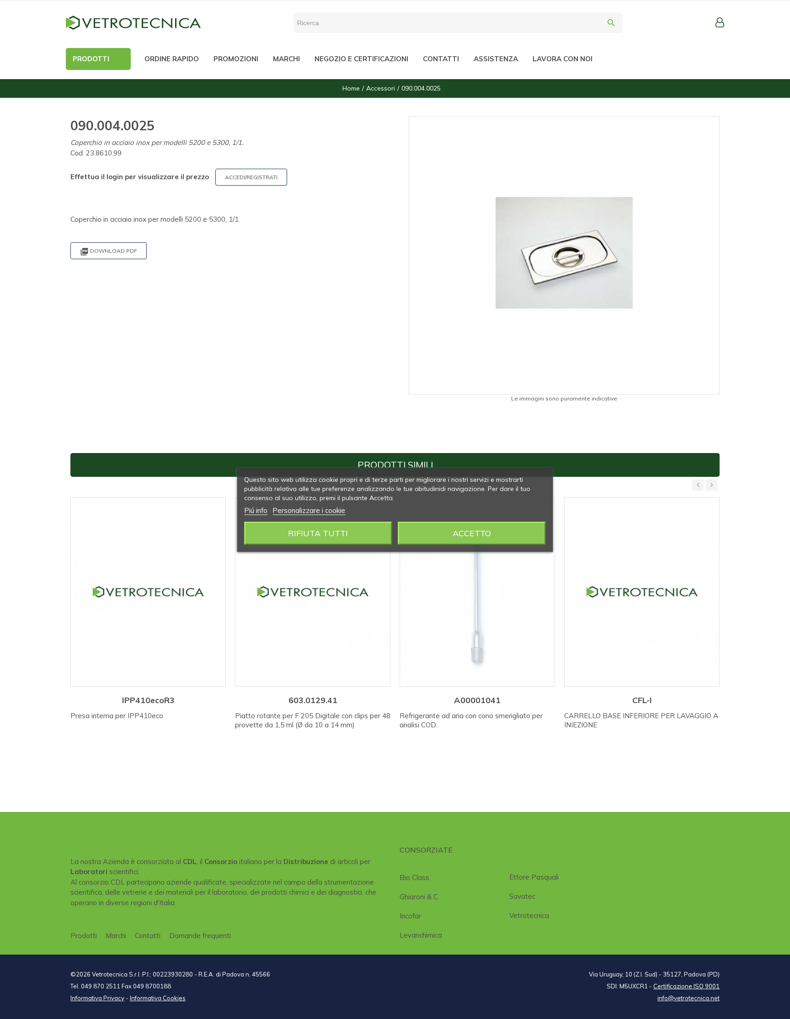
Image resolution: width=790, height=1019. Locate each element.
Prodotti (83, 935)
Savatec (522, 896)
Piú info (255, 510)
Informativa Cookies (158, 998)
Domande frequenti (200, 935)
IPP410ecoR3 (148, 700)
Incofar (410, 916)
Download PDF (108, 251)
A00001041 (477, 700)
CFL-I (642, 700)
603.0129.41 (312, 700)
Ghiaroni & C (419, 896)
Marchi (116, 935)
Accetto (472, 533)
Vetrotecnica (529, 915)
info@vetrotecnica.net (688, 998)
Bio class (414, 877)
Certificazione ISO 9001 (686, 986)
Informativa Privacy (97, 998)
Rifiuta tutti (318, 533)
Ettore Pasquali (534, 877)
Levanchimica (421, 935)
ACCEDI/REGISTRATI (251, 177)
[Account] (719, 22)
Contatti (147, 935)
